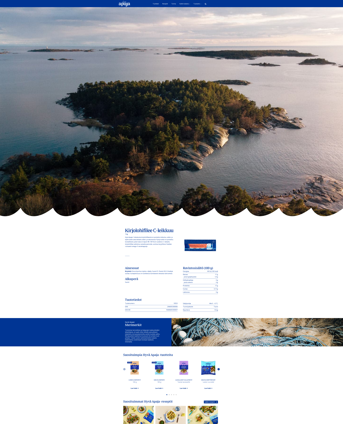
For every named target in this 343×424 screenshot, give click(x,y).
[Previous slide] (124, 369)
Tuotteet (156, 4)
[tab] (167, 395)
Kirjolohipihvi (159, 380)
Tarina (173, 4)
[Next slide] (219, 369)
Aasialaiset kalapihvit (183, 380)
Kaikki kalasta (184, 4)
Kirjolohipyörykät (208, 380)
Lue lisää (134, 388)
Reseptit (165, 4)
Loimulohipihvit (135, 380)
